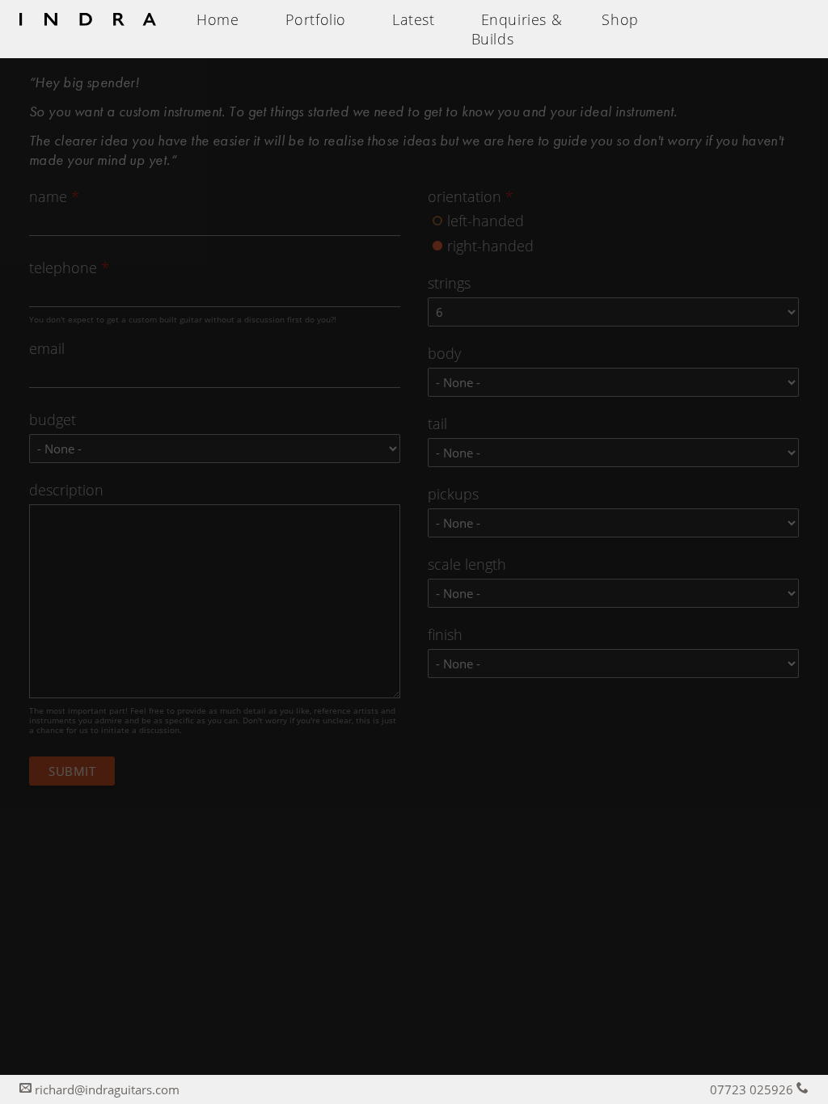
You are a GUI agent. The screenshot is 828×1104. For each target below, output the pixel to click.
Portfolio (315, 19)
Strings (449, 283)
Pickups (453, 494)
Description (66, 489)
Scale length (467, 564)
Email (47, 348)
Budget (52, 419)
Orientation (470, 196)
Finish (445, 634)
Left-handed (485, 216)
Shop (620, 19)
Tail (437, 423)
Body (444, 353)
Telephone (69, 267)
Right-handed (490, 241)
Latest (413, 19)
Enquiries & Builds (517, 29)
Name (54, 196)
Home (217, 19)
